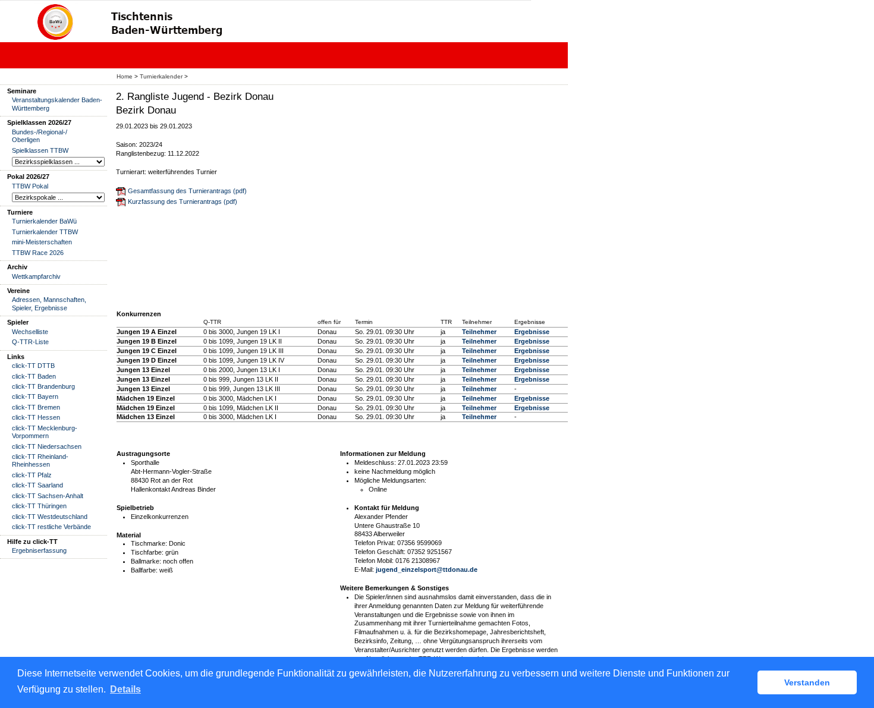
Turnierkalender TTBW (45, 231)
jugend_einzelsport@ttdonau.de (426, 569)
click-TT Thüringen (39, 505)
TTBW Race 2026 (38, 252)
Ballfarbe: (144, 570)
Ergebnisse (531, 331)
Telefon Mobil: (374, 560)
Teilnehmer (479, 331)
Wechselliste (30, 331)
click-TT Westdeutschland (49, 516)
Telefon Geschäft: (379, 551)
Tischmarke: (149, 543)
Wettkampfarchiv (36, 276)
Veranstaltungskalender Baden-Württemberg (57, 103)
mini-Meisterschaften (42, 242)
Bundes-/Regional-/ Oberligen (39, 135)
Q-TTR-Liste (30, 341)
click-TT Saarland (37, 485)
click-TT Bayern (35, 396)
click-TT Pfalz (32, 475)
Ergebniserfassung (39, 550)
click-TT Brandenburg (43, 386)
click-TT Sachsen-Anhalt (47, 495)
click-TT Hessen (36, 417)
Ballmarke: (146, 561)
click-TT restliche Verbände (51, 526)
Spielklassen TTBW (40, 150)
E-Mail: (364, 569)
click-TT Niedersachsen (46, 446)
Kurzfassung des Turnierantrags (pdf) (182, 201)
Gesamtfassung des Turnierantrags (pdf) (187, 190)
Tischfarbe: (147, 552)
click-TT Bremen (36, 407)
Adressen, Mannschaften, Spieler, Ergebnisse (49, 303)
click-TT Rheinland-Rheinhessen (40, 460)
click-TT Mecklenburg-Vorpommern (44, 431)
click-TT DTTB (33, 365)
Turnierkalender (161, 76)
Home (125, 76)
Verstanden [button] (807, 682)
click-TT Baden (34, 376)
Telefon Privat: (374, 542)
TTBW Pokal (30, 186)
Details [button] (125, 689)
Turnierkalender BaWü (44, 221)
